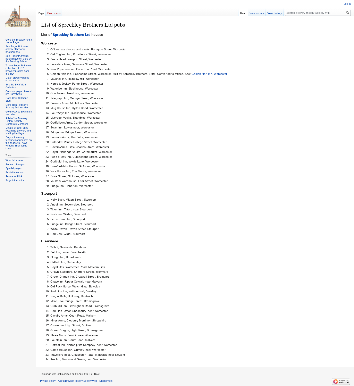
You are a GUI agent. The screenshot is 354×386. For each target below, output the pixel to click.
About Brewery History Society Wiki (77, 380)
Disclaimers (105, 380)
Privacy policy (48, 380)
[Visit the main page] (18, 16)
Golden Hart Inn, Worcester (209, 73)
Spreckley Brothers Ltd (71, 35)
